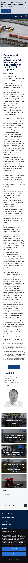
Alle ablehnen (14, 554)
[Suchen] (16, 16)
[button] (14, 490)
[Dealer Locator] (21, 16)
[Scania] (25, 16)
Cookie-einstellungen (14, 559)
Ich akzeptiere (14, 548)
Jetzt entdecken (6, 11)
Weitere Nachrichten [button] (14, 367)
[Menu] (2, 16)
